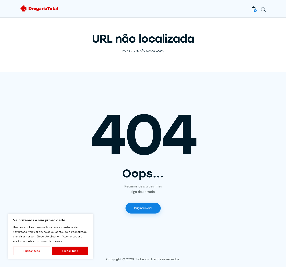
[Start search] (263, 9)
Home (126, 50)
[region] (50, 236)
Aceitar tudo (70, 251)
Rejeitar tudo (31, 251)
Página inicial (143, 208)
